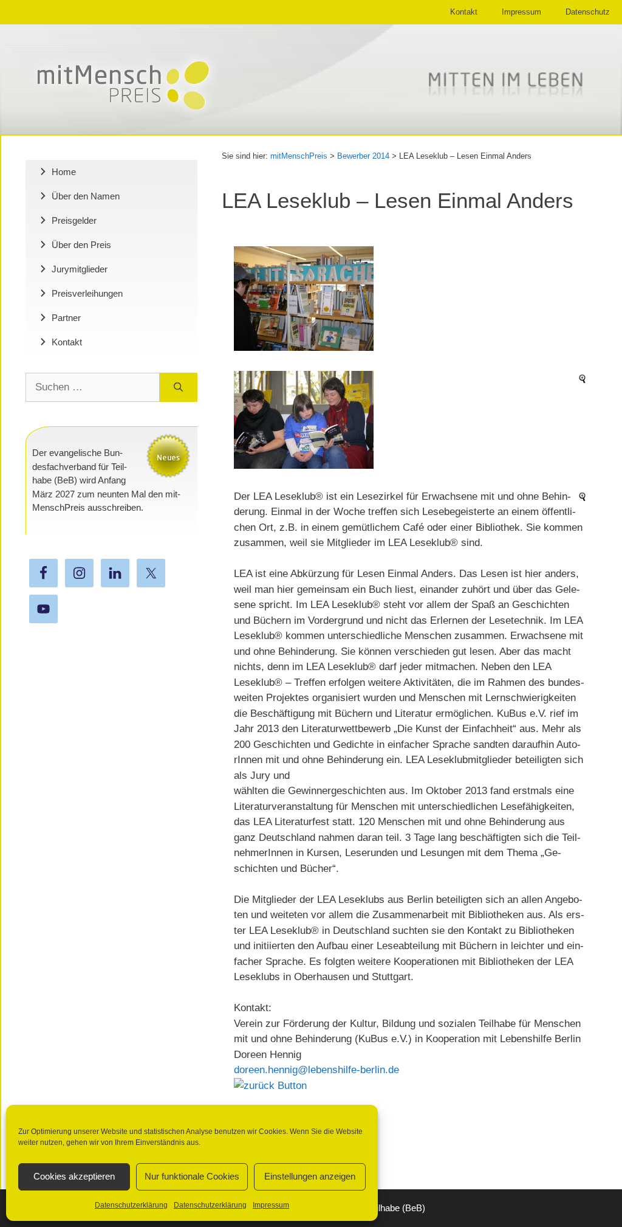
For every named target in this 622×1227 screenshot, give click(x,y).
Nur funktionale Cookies (192, 1176)
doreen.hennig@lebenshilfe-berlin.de (316, 1070)
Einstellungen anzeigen (309, 1176)
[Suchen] (178, 387)
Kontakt (463, 11)
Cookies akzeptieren (74, 1176)
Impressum (271, 1205)
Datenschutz (588, 11)
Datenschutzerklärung (131, 1205)
